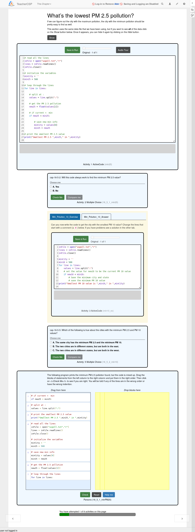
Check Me (57, 197)
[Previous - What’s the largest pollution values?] (13, 518)
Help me (109, 494)
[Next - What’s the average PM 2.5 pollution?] (182, 518)
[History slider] (84, 48)
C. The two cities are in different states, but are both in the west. (86, 350)
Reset (96, 494)
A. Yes (56, 186)
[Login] (11, 4)
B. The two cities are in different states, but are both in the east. (86, 346)
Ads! (116, 3)
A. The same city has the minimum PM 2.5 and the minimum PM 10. (87, 342)
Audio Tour (123, 49)
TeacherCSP (24, 4)
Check (85, 494)
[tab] (65, 217)
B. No (55, 190)
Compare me (74, 197)
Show (52, 37)
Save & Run (72, 49)
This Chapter (43, 3)
